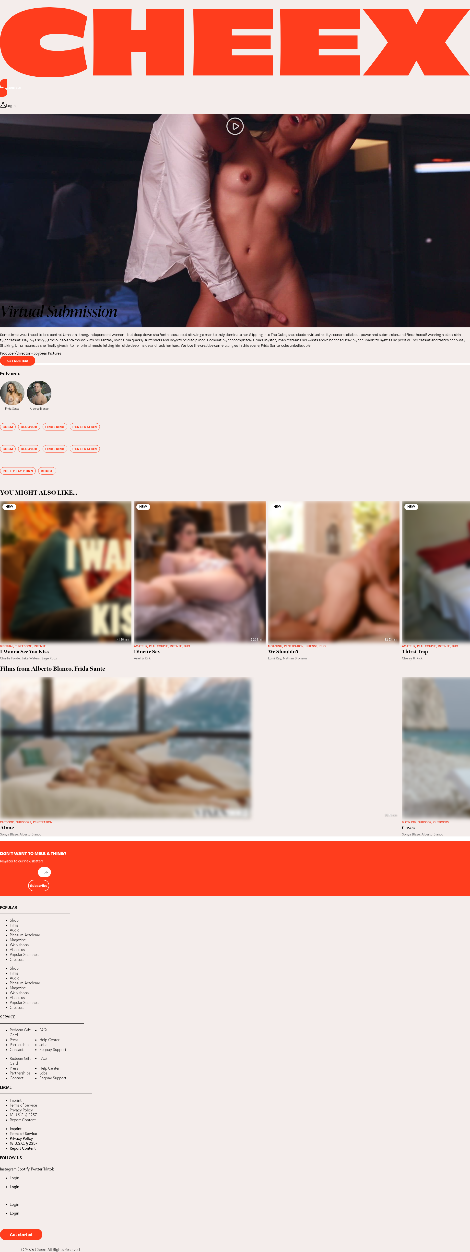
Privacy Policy (21, 1110)
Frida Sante (12, 408)
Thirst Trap (415, 652)
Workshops (19, 944)
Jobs (43, 1044)
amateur (140, 646)
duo (187, 646)
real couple (158, 646)
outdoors (23, 822)
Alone (7, 828)
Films (14, 925)
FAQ (43, 1029)
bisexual (6, 646)
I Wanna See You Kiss (24, 652)
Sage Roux (49, 658)
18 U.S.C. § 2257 (23, 1114)
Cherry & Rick (412, 658)
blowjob (29, 427)
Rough (47, 471)
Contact (17, 1049)
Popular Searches (24, 954)
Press (14, 1039)
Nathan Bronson (295, 658)
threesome (23, 646)
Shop (14, 920)
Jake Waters (31, 658)
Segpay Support (52, 1049)
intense (40, 646)
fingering (55, 427)
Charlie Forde (10, 658)
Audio (15, 930)
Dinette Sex (147, 652)
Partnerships (20, 1044)
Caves (408, 828)
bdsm (8, 427)
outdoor (7, 822)
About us (17, 949)
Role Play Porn (18, 471)
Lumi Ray (274, 658)
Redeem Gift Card (20, 1032)
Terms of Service (23, 1105)
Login (14, 1177)
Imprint (16, 1100)
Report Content (23, 1119)
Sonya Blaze (9, 834)
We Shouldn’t (283, 652)
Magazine (18, 939)
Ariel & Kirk (142, 658)
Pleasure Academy (25, 934)
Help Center (49, 1039)
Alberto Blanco (39, 408)
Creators (17, 959)
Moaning (275, 646)
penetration (84, 427)
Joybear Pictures (47, 353)
